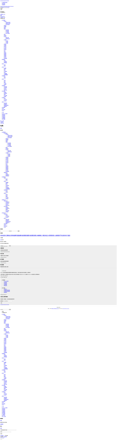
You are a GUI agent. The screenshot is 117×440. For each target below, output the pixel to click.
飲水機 (7, 161)
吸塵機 (7, 139)
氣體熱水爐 (9, 151)
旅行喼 (7, 217)
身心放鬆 (5, 206)
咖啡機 (7, 157)
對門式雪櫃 (9, 146)
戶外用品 (7, 216)
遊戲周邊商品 (8, 221)
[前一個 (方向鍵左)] (0, 439)
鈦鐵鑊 (7, 182)
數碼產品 (7, 175)
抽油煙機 (7, 171)
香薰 (6, 209)
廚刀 (6, 184)
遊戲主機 (7, 219)
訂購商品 (8, 235)
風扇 (6, 147)
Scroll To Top (2, 437)
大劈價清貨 (51, 235)
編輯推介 (39, 235)
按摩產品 (7, 208)
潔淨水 (7, 204)
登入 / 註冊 (4, 416)
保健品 (7, 211)
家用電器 (3, 132)
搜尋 (10, 309)
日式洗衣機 (9, 137)
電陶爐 (7, 169)
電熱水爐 (9, 150)
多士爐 (7, 160)
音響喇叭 (7, 174)
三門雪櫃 (9, 145)
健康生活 (3, 199)
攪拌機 (7, 148)
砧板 (6, 186)
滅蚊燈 (7, 198)
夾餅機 (7, 158)
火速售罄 (57, 235)
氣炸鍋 (7, 159)
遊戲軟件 (7, 220)
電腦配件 (7, 222)
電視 (6, 173)
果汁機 (7, 170)
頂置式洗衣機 (10, 136)
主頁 (1, 239)
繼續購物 (1, 424)
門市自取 (62, 235)
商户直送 (67, 235)
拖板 (6, 194)
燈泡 (6, 195)
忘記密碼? (2, 435)
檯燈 (6, 196)
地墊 (6, 192)
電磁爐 (7, 168)
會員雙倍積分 (33, 235)
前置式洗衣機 (10, 135)
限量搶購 (18, 235)
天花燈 (7, 197)
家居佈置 (5, 223)
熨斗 (6, 163)
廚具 (4, 181)
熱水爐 (7, 149)
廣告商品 (45, 235)
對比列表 (3, 415)
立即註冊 (5, 436)
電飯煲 (7, 138)
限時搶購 (13, 235)
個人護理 (7, 210)
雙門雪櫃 (9, 144)
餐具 (6, 180)
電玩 (4, 218)
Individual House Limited (66, 308)
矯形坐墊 (7, 205)
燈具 (4, 193)
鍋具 (6, 183)
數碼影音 (5, 172)
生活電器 (5, 133)
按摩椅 (7, 207)
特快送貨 (2, 235)
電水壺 (7, 162)
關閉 (1, 128)
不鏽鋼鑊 (7, 187)
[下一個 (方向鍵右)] (1, 439)
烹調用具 (7, 185)
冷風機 (9, 156)
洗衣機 (7, 134)
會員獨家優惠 (25, 235)
